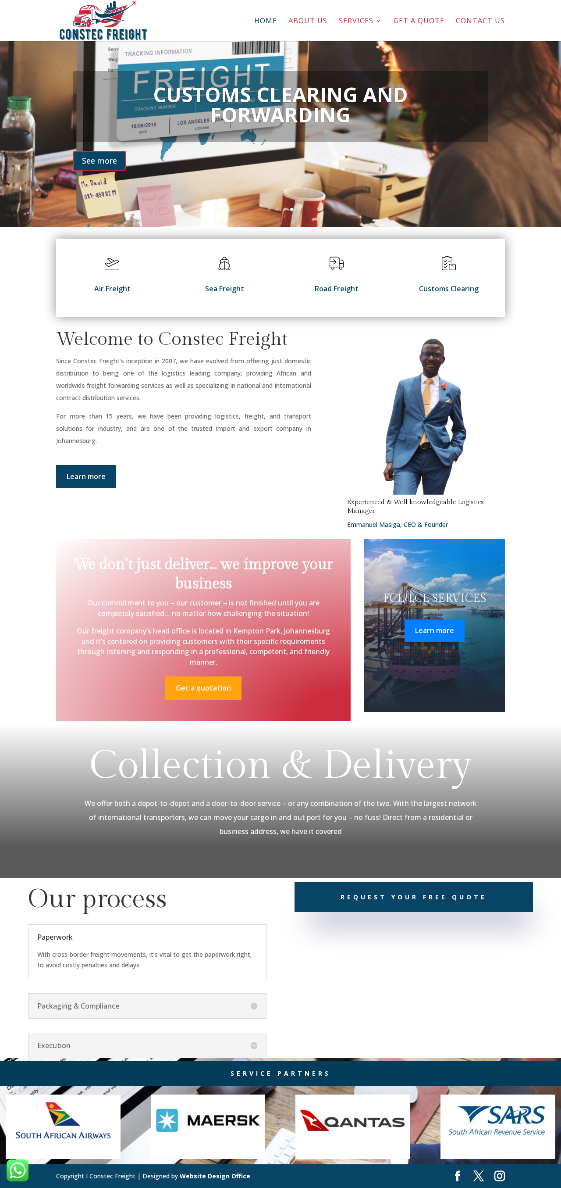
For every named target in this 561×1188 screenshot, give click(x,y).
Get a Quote (419, 21)
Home (265, 21)
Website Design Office (215, 1176)
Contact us (480, 21)
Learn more (86, 476)
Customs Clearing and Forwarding (280, 104)
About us (307, 21)
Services (356, 21)
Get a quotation (203, 688)
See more (99, 160)
